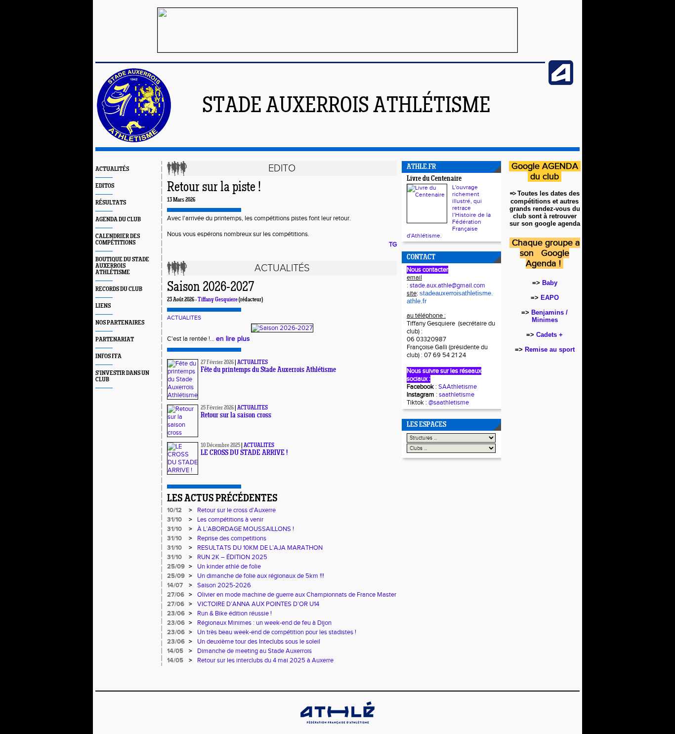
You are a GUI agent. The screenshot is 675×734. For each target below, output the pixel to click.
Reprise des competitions (231, 538)
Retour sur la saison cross (236, 415)
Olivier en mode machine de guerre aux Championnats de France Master (296, 595)
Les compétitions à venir (230, 520)
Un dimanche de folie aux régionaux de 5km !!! (260, 576)
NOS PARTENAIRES (119, 323)
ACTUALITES (184, 317)
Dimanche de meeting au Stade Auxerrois (254, 651)
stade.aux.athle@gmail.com (447, 285)
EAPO (550, 297)
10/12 (174, 510)
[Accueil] (134, 140)
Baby (549, 282)
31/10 (174, 520)
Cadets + (549, 334)
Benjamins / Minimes (549, 316)
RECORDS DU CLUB (118, 289)
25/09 (176, 567)
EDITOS (104, 186)
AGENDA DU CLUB (118, 219)
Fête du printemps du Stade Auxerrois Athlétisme (268, 370)
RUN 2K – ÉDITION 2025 (232, 557)
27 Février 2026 (217, 363)
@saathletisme (448, 403)
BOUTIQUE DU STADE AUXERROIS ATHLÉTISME (122, 266)
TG (393, 244)
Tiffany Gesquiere (218, 300)
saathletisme (456, 395)
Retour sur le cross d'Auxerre (236, 510)
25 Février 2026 (217, 408)
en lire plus (233, 339)
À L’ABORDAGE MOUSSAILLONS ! (245, 529)
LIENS (103, 306)
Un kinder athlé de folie (229, 567)
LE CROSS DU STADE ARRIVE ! (244, 453)
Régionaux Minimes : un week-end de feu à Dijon (264, 623)
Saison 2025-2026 (224, 585)
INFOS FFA (108, 356)
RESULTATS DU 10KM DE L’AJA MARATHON (260, 548)
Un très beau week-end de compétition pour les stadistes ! (276, 632)
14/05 (175, 651)
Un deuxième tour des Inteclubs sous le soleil (258, 642)
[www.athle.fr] (560, 83)
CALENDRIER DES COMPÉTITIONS (117, 239)
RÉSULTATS (110, 203)
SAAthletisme (457, 387)
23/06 (176, 613)
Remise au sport (550, 349)
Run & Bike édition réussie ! (234, 613)
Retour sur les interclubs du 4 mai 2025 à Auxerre (265, 660)
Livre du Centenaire (434, 179)
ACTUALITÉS (112, 169)
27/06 (175, 595)
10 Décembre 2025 (220, 446)
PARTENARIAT (114, 339)
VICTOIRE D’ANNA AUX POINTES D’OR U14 (258, 604)
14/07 (175, 585)
